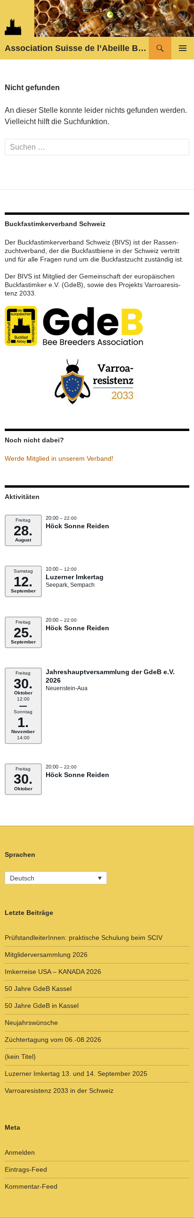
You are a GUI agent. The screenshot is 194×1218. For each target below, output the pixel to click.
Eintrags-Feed (26, 1169)
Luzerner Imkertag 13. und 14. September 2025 (76, 1073)
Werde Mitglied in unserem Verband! (59, 458)
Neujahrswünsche (31, 1022)
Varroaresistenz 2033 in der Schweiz (59, 1090)
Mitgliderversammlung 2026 (46, 954)
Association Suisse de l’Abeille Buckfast (77, 48)
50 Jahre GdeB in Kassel (42, 1005)
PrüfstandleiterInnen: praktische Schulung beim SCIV (83, 937)
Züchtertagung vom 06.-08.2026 (53, 1039)
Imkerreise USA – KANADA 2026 (53, 971)
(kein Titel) (20, 1056)
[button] (56, 877)
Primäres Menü (182, 48)
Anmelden (20, 1152)
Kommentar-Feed (31, 1186)
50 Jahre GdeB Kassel (38, 988)
